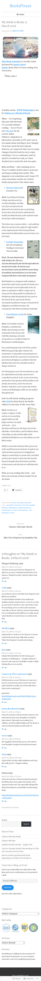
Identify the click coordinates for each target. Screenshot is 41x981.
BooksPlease (20, 6)
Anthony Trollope (13, 505)
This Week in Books (11, 61)
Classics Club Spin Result (11, 837)
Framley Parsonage (14, 242)
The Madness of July (15, 314)
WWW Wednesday (25, 110)
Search (4, 820)
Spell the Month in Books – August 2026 (17, 845)
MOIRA (5, 628)
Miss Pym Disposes (13, 188)
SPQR (8, 401)
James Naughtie (24, 508)
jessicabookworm (10, 708)
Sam (4, 754)
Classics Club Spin (8, 841)
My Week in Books (24, 503)
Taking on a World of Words (17, 113)
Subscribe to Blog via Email (14, 865)
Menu (21, 14)
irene (4, 735)
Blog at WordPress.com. (20, 976)
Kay (3, 649)
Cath (4, 587)
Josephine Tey (7, 510)
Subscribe (7, 888)
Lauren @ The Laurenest (14, 674)
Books (13, 503)
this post (9, 131)
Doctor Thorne (28, 505)
